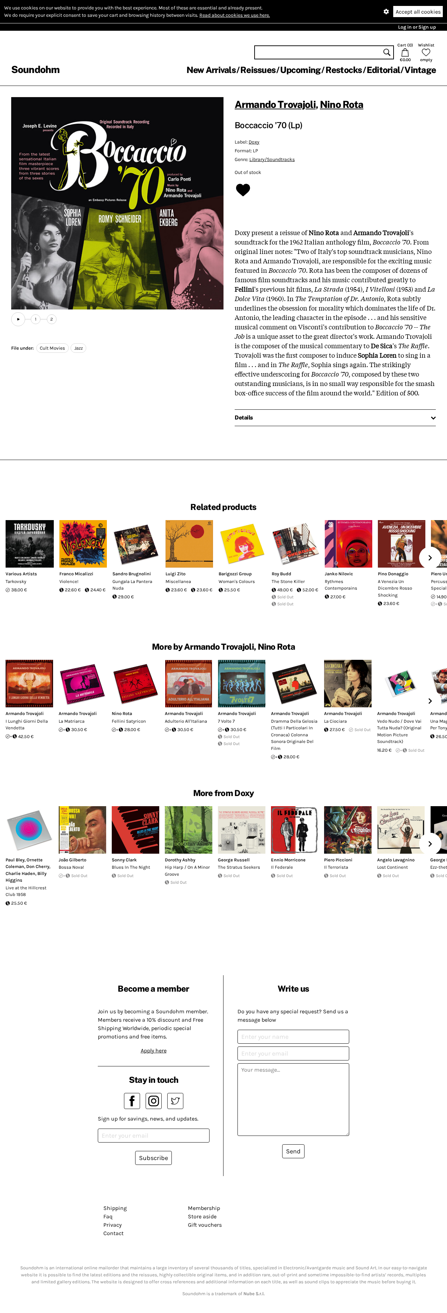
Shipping (115, 1208)
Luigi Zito (175, 573)
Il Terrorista (336, 867)
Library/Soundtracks (272, 159)
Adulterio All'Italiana (186, 721)
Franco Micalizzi (76, 573)
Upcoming (300, 70)
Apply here (154, 1050)
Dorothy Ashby (180, 859)
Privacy (112, 1224)
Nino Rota (341, 104)
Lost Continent (392, 867)
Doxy (254, 142)
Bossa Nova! (71, 867)
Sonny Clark (124, 859)
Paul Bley (15, 859)
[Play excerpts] (18, 319)
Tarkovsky (16, 581)
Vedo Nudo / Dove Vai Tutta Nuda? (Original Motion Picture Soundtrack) (399, 731)
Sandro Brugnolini (131, 573)
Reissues (258, 70)
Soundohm (35, 69)
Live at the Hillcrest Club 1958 (26, 891)
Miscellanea (178, 581)
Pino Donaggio (393, 573)
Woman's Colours (237, 581)
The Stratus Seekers (239, 867)
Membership (204, 1208)
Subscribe (153, 1158)
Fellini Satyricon (129, 721)
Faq (107, 1216)
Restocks (343, 70)
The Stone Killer (288, 581)
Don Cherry (37, 866)
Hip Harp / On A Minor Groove (187, 871)
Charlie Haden (20, 873)
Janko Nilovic (339, 573)
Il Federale (282, 867)
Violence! (69, 581)
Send (293, 1151)
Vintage (420, 70)
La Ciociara (335, 721)
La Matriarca (72, 721)
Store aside (202, 1216)
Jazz (78, 348)
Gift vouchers (205, 1224)
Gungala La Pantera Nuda (132, 585)
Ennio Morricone (288, 859)
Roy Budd (281, 573)
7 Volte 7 (226, 721)
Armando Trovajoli (275, 104)
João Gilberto (72, 859)
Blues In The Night (131, 867)
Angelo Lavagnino (396, 859)
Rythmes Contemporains (341, 585)
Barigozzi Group (235, 573)
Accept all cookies (418, 11)
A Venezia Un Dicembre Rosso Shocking (395, 588)
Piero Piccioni (338, 859)
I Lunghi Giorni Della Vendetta (27, 724)
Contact (113, 1233)
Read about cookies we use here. (234, 15)
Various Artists (21, 573)
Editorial (383, 70)
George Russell (234, 859)
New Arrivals (211, 70)
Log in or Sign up (417, 27)
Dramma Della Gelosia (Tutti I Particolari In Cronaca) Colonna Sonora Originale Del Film (294, 734)
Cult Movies (52, 348)
